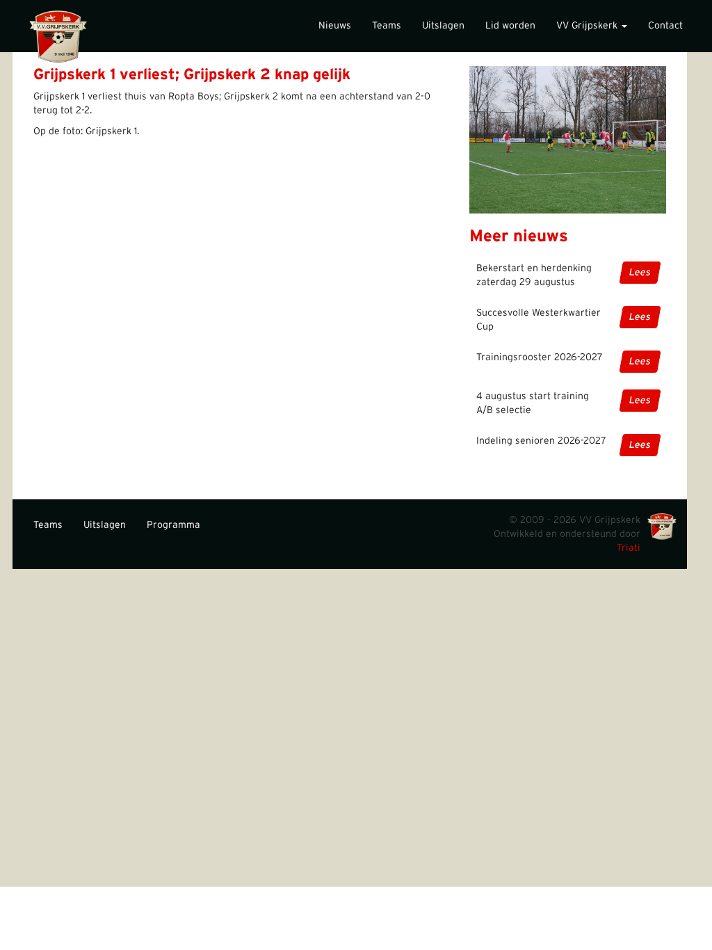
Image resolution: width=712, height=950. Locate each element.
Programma (173, 525)
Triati (628, 548)
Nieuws (334, 26)
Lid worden (510, 26)
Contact (665, 26)
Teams (386, 26)
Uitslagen (443, 26)
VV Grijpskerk (588, 26)
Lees (640, 272)
